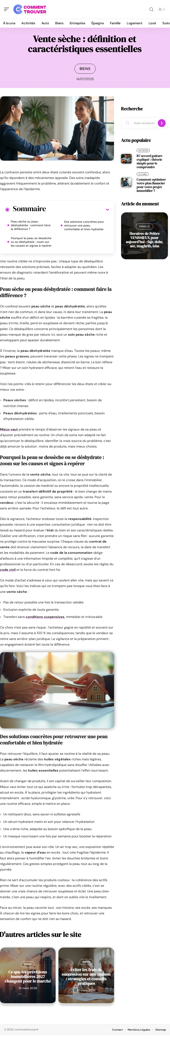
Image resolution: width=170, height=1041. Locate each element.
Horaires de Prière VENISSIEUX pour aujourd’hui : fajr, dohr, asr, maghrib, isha (144, 239)
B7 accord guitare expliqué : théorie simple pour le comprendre (149, 161)
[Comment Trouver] (30, 9)
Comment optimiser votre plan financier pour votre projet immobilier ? (151, 185)
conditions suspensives (45, 617)
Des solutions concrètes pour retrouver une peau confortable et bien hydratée (84, 225)
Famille (144, 226)
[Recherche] (151, 9)
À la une (142, 174)
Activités (143, 150)
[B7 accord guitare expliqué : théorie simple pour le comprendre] (126, 159)
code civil (8, 570)
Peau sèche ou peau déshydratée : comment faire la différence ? (31, 225)
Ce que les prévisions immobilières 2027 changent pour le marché (28, 976)
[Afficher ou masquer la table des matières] (77, 209)
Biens (85, 68)
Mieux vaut (9, 429)
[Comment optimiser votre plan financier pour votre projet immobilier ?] (126, 182)
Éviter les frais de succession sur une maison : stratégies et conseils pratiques (86, 976)
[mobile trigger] (7, 9)
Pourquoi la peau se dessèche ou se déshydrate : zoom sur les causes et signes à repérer (31, 241)
